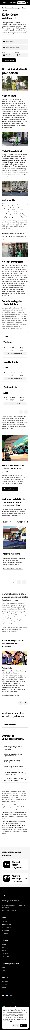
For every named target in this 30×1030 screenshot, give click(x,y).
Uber (4, 3)
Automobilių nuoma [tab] (20, 522)
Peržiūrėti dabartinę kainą (15, 353)
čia (11, 1020)
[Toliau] (24, 582)
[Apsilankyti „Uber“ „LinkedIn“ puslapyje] (3, 996)
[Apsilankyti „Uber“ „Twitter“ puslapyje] (15, 996)
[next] (27, 522)
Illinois (24, 8)
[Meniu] (27, 2)
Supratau (23, 1025)
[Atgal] (19, 582)
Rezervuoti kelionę (10, 489)
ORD (6, 336)
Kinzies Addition (11, 387)
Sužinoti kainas (9, 60)
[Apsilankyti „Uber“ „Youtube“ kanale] (7, 996)
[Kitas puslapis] (26, 412)
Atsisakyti (15, 1025)
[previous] (24, 522)
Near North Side (11, 362)
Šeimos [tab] (12, 522)
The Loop (8, 342)
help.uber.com (12, 816)
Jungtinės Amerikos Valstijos (11, 8)
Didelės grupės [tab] (5, 522)
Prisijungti (13, 2)
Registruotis (21, 2)
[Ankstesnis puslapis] (21, 412)
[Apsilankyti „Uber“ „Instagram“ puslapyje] (11, 996)
